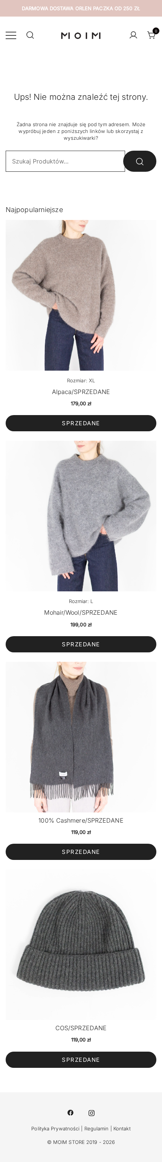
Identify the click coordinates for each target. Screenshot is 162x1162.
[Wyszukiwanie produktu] (30, 35)
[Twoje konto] (133, 35)
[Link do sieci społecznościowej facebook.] (70, 1112)
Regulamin (96, 1128)
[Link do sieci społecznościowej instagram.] (92, 1112)
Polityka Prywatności (55, 1128)
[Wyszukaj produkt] (139, 161)
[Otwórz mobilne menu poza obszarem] (11, 35)
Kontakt (122, 1128)
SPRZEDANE (81, 423)
